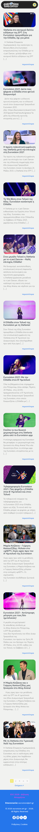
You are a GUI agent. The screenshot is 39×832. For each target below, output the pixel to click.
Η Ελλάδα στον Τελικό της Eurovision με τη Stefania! (16, 323)
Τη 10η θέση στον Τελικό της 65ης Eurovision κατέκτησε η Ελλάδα (18, 202)
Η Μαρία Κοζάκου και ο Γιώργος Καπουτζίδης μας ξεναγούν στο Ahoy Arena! (17, 685)
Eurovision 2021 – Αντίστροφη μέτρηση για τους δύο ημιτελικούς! (18, 615)
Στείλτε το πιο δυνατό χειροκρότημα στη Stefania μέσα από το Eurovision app (18, 433)
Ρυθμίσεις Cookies (19, 824)
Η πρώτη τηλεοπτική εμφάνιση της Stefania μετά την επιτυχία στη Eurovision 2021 (19, 150)
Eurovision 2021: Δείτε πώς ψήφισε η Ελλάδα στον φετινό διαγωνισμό (19, 92)
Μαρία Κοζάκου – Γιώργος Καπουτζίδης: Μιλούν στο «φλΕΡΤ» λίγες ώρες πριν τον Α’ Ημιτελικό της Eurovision (18, 549)
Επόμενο (18, 785)
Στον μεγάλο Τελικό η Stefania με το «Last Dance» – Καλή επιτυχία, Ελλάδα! (19, 259)
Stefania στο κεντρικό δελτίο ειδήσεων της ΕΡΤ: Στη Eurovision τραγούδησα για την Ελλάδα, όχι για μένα (18, 34)
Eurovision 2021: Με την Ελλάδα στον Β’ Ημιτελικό (16, 378)
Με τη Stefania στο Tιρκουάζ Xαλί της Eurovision (18, 742)
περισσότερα (28, 64)
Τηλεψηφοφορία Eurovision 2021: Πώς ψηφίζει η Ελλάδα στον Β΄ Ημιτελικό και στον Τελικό (18, 490)
